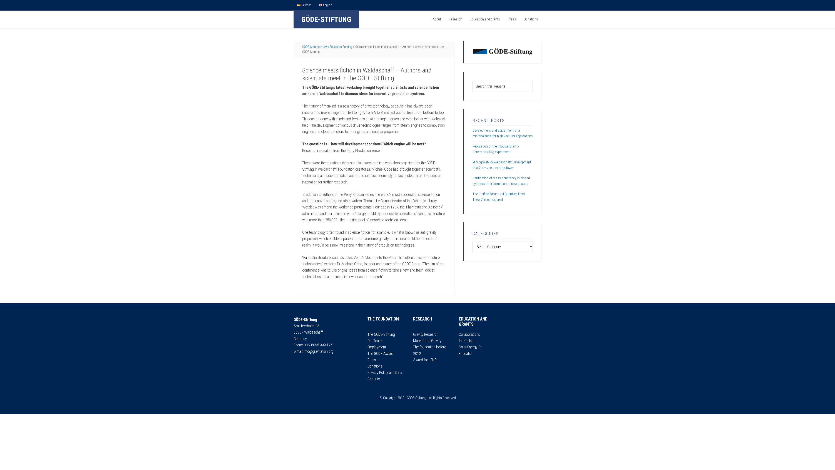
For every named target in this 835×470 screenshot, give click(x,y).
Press (371, 360)
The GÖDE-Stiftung (381, 334)
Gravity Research (425, 334)
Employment (376, 347)
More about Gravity (427, 340)
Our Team (374, 340)
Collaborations (469, 334)
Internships (467, 340)
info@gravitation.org (319, 351)
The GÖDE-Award (380, 353)
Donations (374, 366)
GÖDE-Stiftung (326, 19)
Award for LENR (425, 360)
